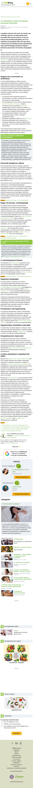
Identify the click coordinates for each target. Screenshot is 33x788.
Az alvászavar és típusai (10, 504)
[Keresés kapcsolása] (27, 3)
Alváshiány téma (14, 443)
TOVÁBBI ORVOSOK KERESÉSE (21, 494)
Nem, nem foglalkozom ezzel (11, 721)
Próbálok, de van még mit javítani (12, 724)
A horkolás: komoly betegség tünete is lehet (14, 256)
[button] (12, 744)
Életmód (6, 16)
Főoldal (2, 16)
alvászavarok (4, 59)
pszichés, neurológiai (6, 418)
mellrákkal (3, 287)
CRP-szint (28, 118)
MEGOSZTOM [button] (15, 446)
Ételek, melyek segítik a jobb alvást (11, 430)
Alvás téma (7, 443)
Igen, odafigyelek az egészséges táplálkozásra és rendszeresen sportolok (16, 726)
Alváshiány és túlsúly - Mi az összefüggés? (16, 200)
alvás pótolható (13, 377)
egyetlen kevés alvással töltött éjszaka (18, 358)
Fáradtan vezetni (22, 331)
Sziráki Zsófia (16, 486)
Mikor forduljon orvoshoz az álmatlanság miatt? (15, 425)
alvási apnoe (4, 228)
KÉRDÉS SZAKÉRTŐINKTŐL (22, 477)
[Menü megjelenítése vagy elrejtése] (30, 4)
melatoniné (25, 105)
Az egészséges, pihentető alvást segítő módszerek (16, 427)
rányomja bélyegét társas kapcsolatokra (17, 364)
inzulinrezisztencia (26, 272)
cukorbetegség (15, 263)
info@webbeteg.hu (18, 771)
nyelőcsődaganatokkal (15, 287)
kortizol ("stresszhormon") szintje (11, 104)
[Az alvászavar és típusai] (16, 514)
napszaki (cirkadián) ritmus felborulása (20, 347)
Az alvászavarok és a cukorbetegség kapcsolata (18, 276)
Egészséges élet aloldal (14, 16)
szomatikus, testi (19, 418)
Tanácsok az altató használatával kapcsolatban (15, 429)
